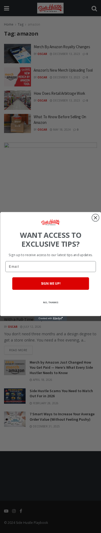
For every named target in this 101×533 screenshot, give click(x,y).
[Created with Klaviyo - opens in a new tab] (50, 318)
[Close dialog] (95, 217)
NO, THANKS (50, 302)
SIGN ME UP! (50, 283)
